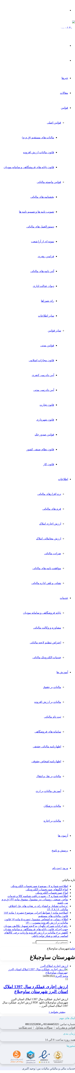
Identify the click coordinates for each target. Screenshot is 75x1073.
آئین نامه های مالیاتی (42, 271)
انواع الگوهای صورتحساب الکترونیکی (47, 889)
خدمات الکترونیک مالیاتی (46, 657)
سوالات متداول (43, 1027)
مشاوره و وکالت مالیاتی (47, 627)
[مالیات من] (67, 27)
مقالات (64, 92)
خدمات (64, 597)
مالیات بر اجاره (52, 820)
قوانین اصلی (54, 122)
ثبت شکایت (25, 1027)
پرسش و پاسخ (60, 850)
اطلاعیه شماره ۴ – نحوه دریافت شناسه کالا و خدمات (38, 896)
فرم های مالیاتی (51, 508)
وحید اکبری (61, 975)
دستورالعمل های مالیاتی (40, 226)
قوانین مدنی (47, 345)
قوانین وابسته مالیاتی (49, 182)
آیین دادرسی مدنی (43, 389)
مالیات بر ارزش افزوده (47, 701)
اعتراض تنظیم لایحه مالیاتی (45, 642)
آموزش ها (62, 672)
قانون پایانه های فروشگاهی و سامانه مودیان (29, 167)
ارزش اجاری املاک (50, 523)
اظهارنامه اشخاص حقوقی (46, 761)
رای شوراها (47, 300)
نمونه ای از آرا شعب (42, 241)
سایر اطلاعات (46, 315)
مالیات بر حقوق (52, 687)
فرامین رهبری (46, 256)
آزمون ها (63, 835)
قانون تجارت (47, 404)
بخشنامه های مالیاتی (42, 196)
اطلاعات (63, 479)
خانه (72, 948)
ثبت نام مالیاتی (52, 716)
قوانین (64, 107)
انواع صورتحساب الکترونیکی (51, 892)
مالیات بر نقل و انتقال (48, 776)
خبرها (65, 78)
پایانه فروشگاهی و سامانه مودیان (42, 612)
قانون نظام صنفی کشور (40, 449)
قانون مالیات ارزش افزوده (38, 152)
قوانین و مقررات (65, 1027)
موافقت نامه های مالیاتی (46, 568)
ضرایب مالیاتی (52, 553)
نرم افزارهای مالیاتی (49, 493)
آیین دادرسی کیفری (43, 375)
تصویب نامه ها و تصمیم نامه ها (36, 211)
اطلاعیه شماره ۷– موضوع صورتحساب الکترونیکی (39, 886)
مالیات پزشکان (52, 805)
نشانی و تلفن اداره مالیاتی (46, 583)
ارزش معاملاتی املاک (48, 538)
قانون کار (48, 464)
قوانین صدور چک (44, 434)
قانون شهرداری (45, 419)
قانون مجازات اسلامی (41, 360)
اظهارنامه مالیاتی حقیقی (47, 746)
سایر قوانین (54, 330)
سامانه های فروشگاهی (48, 731)
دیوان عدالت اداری (43, 286)
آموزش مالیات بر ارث (48, 791)
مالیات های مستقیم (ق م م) (38, 137)
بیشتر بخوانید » (57, 1011)
